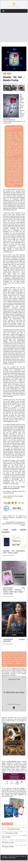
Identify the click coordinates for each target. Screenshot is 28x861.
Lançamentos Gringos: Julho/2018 (14, 640)
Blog (5, 73)
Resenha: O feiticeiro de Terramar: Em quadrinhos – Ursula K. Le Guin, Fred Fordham (14, 840)
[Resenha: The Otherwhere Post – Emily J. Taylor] (14, 536)
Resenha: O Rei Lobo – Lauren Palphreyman (14, 845)
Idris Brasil (16, 856)
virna (17, 83)
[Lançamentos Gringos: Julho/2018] (14, 602)
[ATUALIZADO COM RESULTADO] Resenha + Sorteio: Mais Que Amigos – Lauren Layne (14, 591)
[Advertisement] (14, 27)
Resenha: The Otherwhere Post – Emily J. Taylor (14, 552)
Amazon (5, 496)
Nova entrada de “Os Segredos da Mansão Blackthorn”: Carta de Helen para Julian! (13, 523)
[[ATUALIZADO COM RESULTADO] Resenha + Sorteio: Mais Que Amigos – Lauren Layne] (14, 561)
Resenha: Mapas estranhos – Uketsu (12, 835)
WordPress (13, 857)
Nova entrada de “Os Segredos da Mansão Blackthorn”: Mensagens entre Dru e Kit (14, 517)
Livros (9, 73)
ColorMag (4, 857)
